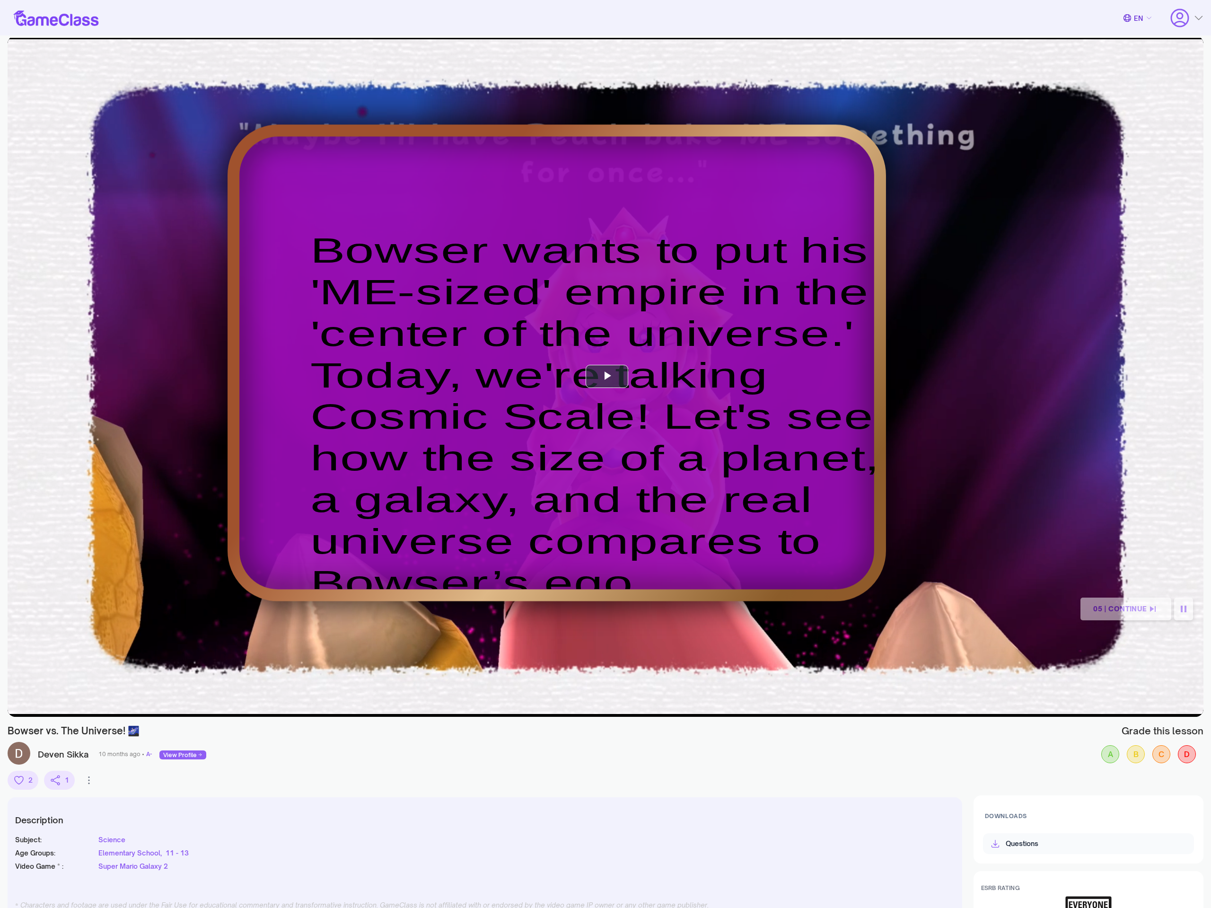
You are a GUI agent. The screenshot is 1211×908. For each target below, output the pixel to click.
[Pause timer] (1183, 609)
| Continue (1120, 609)
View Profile (180, 754)
